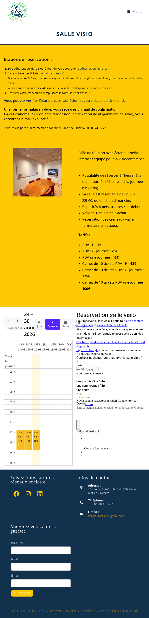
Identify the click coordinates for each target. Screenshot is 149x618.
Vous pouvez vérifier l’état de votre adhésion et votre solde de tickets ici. (64, 100)
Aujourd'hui (15, 327)
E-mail (15, 575)
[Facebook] (16, 493)
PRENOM (17, 543)
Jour (39, 326)
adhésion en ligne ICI (93, 68)
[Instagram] (28, 493)
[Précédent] (8, 320)
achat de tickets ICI (53, 73)
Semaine (53, 326)
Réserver (56, 611)
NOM (14, 559)
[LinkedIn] (40, 493)
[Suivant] (17, 320)
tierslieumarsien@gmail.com (106, 516)
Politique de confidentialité (120, 611)
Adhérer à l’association (81, 611)
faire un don (37, 611)
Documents (17, 611)
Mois (66, 326)
